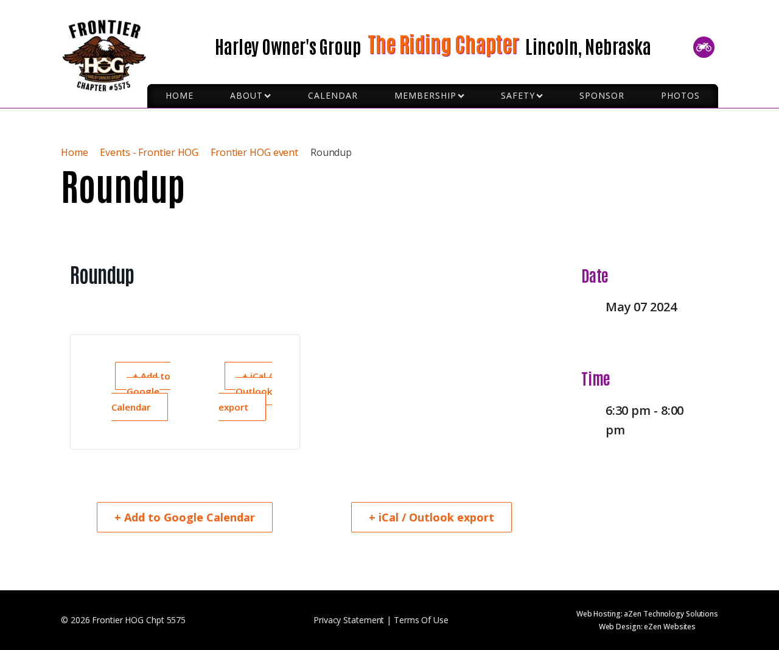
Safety (518, 95)
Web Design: (647, 626)
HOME (180, 95)
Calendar (333, 95)
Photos (680, 95)
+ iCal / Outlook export (245, 391)
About (246, 95)
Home (76, 152)
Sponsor (601, 95)
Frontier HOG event (254, 152)
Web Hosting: (647, 614)
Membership (425, 95)
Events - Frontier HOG (149, 152)
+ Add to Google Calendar (140, 391)
